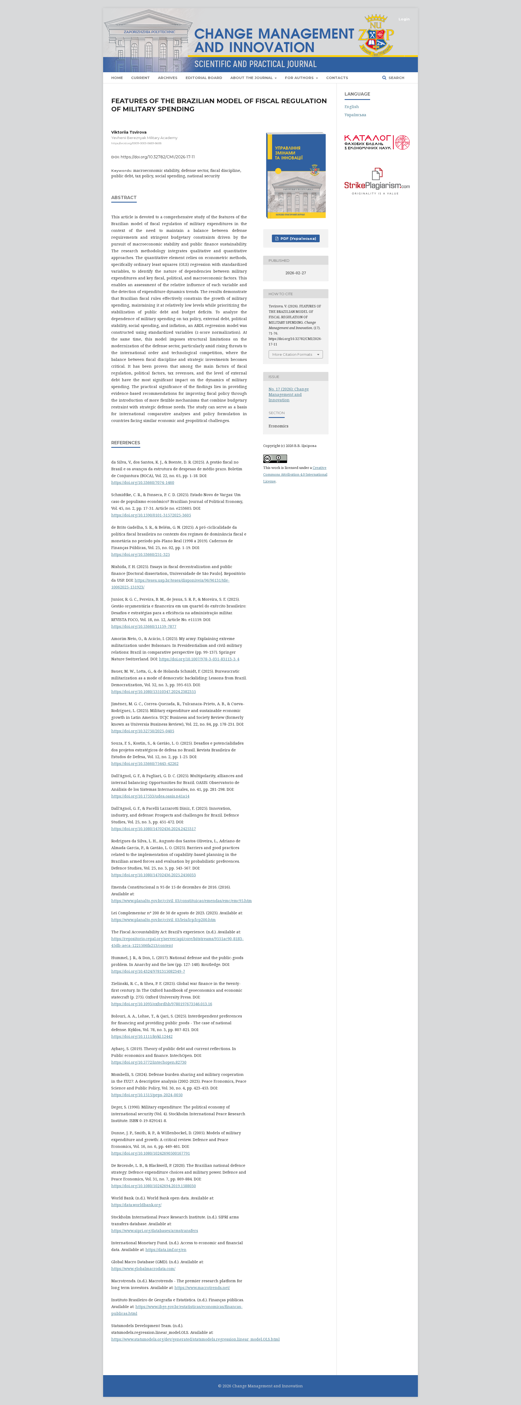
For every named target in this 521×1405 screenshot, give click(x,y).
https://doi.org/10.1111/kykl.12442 (142, 1036)
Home (117, 77)
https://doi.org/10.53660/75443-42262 (145, 763)
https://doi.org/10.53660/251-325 (140, 554)
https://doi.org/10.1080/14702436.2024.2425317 (153, 828)
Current (140, 77)
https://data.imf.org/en (165, 1249)
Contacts (337, 77)
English (352, 106)
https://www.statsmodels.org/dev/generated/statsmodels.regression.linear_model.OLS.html (195, 1339)
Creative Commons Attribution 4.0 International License (295, 474)
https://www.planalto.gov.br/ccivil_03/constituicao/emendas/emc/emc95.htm (181, 900)
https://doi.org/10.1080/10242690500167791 (150, 1153)
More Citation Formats (292, 354)
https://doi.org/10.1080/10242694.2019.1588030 (153, 1185)
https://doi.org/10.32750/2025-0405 (142, 730)
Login (404, 19)
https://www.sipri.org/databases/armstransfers (154, 1230)
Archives (167, 77)
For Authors (300, 77)
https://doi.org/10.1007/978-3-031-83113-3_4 (199, 658)
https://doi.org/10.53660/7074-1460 (142, 482)
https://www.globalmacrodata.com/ (143, 1268)
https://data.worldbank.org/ (136, 1204)
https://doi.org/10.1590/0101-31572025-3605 (151, 515)
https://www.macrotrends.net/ (202, 1287)
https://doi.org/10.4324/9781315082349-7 (148, 971)
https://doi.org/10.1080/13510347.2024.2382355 (153, 691)
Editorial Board (204, 77)
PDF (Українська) (297, 238)
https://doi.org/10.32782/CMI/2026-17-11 (158, 157)
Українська (355, 114)
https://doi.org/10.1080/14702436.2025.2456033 (153, 874)
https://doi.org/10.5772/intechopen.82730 (148, 1062)
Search (395, 77)
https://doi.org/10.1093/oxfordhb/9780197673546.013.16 (161, 1003)
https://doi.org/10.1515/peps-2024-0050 (147, 1094)
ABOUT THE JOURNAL (252, 77)
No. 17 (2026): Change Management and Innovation (289, 394)
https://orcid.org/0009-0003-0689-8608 (136, 143)
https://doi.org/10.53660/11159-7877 (143, 626)
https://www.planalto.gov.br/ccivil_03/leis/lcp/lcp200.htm (163, 919)
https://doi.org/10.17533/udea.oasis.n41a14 (150, 796)
